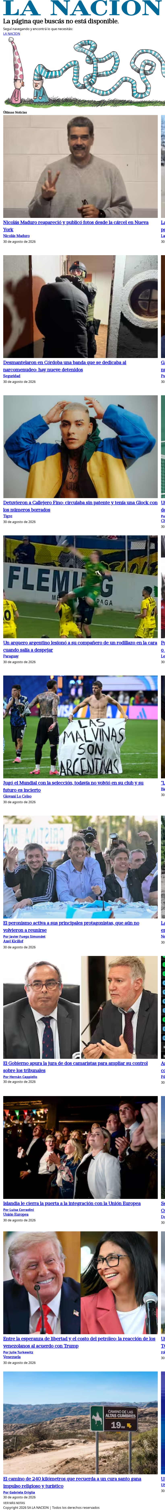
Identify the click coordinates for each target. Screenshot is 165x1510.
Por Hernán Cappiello (20, 1077)
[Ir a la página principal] (82, 14)
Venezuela (12, 1357)
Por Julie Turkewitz (18, 1352)
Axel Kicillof (13, 942)
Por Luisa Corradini (18, 1210)
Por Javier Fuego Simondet (24, 936)
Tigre (7, 516)
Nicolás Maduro (16, 236)
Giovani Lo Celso (17, 797)
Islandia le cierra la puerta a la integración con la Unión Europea (72, 1203)
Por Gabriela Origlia (19, 1492)
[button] (80, 167)
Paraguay (11, 656)
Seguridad (11, 376)
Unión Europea (15, 1215)
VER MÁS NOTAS (14, 1503)
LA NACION (11, 33)
